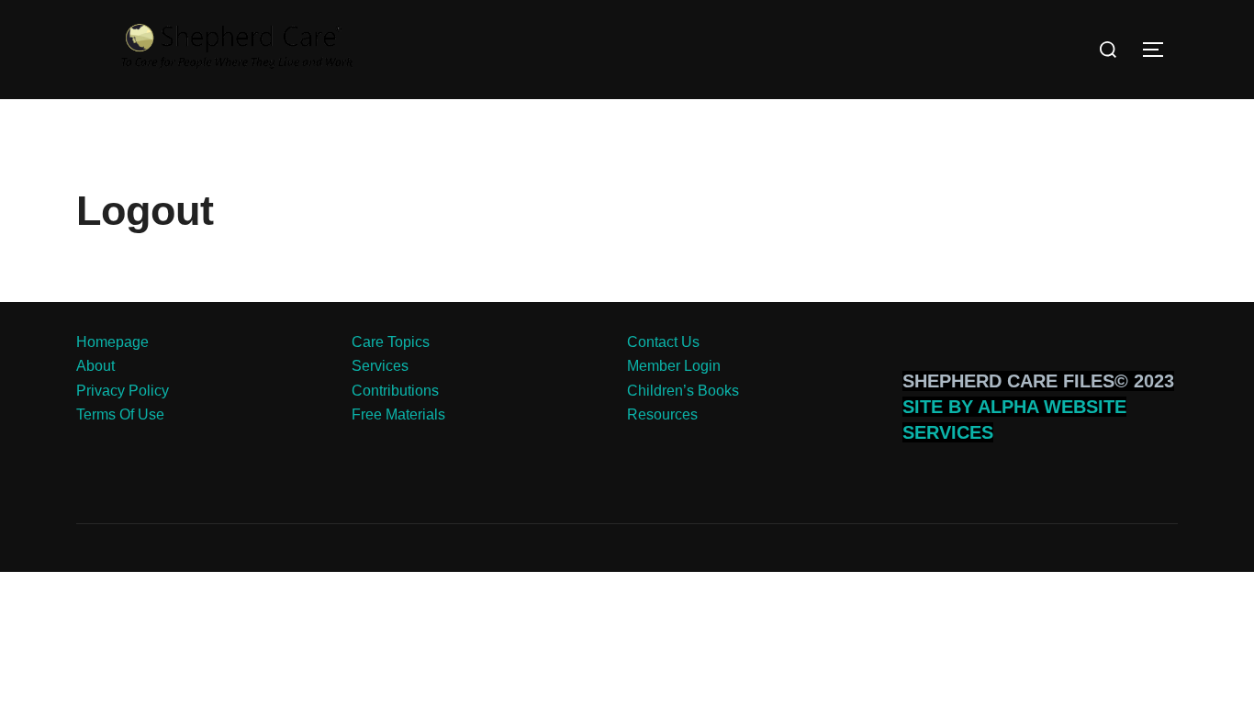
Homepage (112, 342)
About (95, 366)
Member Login (674, 366)
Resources (662, 414)
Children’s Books (683, 390)
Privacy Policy (122, 390)
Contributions (395, 390)
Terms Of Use (120, 414)
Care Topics (391, 342)
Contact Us (663, 342)
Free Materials (398, 414)
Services (380, 366)
